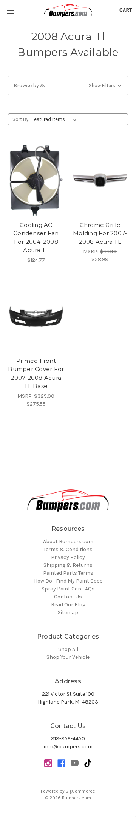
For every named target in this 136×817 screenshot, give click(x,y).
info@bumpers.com (68, 746)
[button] (68, 85)
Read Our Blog (68, 604)
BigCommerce (80, 791)
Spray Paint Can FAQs (68, 589)
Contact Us (68, 596)
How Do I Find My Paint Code (68, 581)
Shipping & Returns (68, 565)
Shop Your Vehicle (68, 657)
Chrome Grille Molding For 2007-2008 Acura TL (100, 233)
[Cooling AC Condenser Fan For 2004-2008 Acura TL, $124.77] (36, 180)
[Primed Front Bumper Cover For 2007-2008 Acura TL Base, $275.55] (36, 316)
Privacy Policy (68, 557)
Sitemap (68, 612)
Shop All (68, 649)
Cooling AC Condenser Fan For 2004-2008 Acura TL (36, 237)
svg (88, 763)
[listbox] (56, 119)
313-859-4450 (68, 738)
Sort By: (20, 119)
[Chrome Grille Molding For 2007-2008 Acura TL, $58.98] (100, 180)
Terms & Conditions (68, 549)
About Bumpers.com (68, 541)
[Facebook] (61, 763)
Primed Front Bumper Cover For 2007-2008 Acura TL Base (36, 373)
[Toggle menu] (10, 10)
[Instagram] (48, 763)
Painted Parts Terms (68, 573)
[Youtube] (75, 763)
